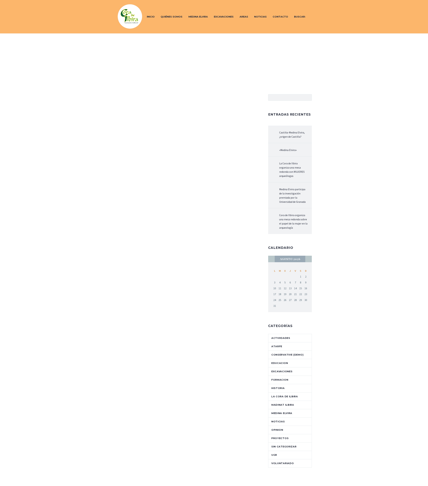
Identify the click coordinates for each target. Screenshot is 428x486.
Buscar (308, 97)
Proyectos (280, 438)
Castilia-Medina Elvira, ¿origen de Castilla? (292, 134)
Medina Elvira (198, 16)
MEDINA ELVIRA (281, 413)
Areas (244, 16)
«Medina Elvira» (288, 150)
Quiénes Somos (171, 16)
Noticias (260, 16)
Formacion (279, 379)
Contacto (280, 16)
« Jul (271, 259)
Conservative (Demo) (287, 354)
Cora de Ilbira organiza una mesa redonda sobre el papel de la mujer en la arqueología (293, 221)
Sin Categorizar (284, 446)
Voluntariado (282, 463)
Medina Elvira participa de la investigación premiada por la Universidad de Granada (292, 195)
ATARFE (276, 346)
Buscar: (299, 16)
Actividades (280, 338)
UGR (274, 454)
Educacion (279, 363)
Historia (278, 388)
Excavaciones (224, 16)
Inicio (151, 16)
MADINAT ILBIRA (282, 404)
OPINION (277, 429)
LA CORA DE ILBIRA (284, 396)
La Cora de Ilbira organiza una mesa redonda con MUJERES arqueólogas (292, 170)
